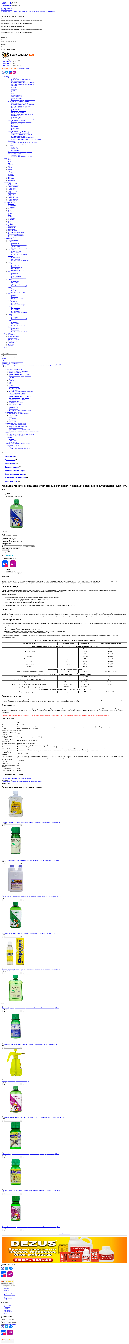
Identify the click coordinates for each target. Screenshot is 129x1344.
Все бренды (11, 180)
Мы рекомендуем (9, 202)
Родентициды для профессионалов (18, 131)
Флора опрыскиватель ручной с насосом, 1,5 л (15, 1081)
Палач (9, 161)
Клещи (10, 279)
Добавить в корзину (28, 546)
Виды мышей (15, 316)
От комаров (11, 218)
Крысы (10, 320)
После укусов (15, 150)
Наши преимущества (43, 11)
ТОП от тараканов (13, 185)
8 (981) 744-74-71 (7, 65)
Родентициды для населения (16, 120)
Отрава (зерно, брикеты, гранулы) (21, 122)
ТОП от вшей (12, 189)
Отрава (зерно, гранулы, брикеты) (21, 134)
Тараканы (11, 249)
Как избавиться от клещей (19, 286)
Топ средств (7, 182)
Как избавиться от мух (18, 304)
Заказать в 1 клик (7, 548)
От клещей (11, 212)
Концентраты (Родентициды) (20, 133)
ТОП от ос (11, 194)
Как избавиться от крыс (18, 325)
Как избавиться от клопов (19, 248)
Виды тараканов (16, 251)
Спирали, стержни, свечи (19, 144)
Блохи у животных (17, 268)
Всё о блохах (15, 265)
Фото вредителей (13, 240)
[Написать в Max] (3, 73)
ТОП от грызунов (13, 199)
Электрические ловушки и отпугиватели (20, 152)
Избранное (5, 550)
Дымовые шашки (16, 95)
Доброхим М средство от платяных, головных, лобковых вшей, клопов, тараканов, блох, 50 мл (30, 1154)
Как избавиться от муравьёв (19, 260)
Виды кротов (15, 328)
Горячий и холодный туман (16, 232)
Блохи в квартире (16, 267)
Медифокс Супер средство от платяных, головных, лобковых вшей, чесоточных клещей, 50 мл (30, 860)
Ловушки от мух (16, 117)
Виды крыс (14, 322)
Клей (12, 125)
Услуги (6, 1299)
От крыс (10, 221)
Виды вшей (14, 273)
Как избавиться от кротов (19, 331)
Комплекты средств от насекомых (21, 79)
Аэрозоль (14, 147)
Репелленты (11, 145)
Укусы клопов (15, 246)
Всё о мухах (14, 303)
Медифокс (11, 175)
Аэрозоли (14, 89)
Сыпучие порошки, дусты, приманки (22, 84)
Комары (10, 306)
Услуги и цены (8, 224)
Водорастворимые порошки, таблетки (22, 82)
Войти (3, 10)
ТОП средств (8, 1293)
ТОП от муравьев (13, 186)
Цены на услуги (12, 237)
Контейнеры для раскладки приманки (22, 137)
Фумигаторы (11, 141)
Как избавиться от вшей (18, 278)
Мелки (13, 93)
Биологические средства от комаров (22, 114)
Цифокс (10, 177)
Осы (9, 293)
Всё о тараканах (16, 252)
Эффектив (11, 178)
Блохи (9, 262)
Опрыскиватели (16, 155)
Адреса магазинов (6, 8)
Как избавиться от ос (17, 298)
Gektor (10, 167)
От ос (9, 215)
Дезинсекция (12, 226)
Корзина (52, 11)
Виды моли (14, 289)
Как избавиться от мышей (19, 319)
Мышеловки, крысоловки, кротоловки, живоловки (26, 139)
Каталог (6, 76)
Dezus (9, 159)
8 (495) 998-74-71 (7, 63)
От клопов (11, 204)
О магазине (7, 333)
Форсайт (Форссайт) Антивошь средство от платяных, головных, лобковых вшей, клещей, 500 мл (31, 822)
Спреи (13, 90)
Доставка (7, 1307)
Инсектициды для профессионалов (18, 101)
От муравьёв (11, 207)
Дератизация (11, 227)
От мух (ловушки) (16, 98)
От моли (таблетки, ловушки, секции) (22, 119)
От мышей (11, 219)
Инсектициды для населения (16, 78)
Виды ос (13, 295)
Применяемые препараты (15, 234)
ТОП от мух (11, 196)
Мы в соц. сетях (12, 338)
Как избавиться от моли (18, 292)
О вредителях (8, 238)
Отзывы (14, 11)
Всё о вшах (14, 275)
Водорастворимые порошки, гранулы (22, 104)
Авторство (11, 344)
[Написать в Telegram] (6, 73)
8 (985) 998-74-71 (7, 61)
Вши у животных (16, 276)
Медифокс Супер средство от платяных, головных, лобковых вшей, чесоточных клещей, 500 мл (30, 1008)
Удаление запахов (13, 230)
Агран (9, 171)
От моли (10, 213)
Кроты (10, 327)
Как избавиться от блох (18, 270)
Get (9, 166)
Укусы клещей (15, 284)
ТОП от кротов (12, 200)
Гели (12, 92)
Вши (9, 271)
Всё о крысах (15, 323)
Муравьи (10, 256)
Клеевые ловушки (16, 123)
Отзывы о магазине (13, 336)
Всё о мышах (15, 317)
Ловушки (14, 85)
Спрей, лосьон (15, 148)
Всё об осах (14, 297)
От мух (10, 216)
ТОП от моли (12, 193)
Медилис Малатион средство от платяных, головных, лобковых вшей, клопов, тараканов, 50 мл (30, 1044)
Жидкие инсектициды (18, 81)
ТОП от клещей (12, 191)
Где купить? (16, 548)
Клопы (10, 241)
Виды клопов (15, 243)
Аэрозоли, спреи (16, 109)
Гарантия (10, 345)
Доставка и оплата (13, 339)
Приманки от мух (16, 115)
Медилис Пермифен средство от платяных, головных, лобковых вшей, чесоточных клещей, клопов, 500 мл (34, 1117)
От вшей (10, 210)
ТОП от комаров (13, 197)
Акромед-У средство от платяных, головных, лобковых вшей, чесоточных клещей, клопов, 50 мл (31, 1190)
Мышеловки (15, 130)
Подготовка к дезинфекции (16, 235)
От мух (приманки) (17, 96)
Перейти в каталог (64, 1234)
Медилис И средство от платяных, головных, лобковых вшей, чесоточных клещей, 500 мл (29, 933)
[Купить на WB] (14, 73)
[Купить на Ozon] (10, 73)
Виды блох (14, 264)
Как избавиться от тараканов (20, 254)
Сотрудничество (13, 341)
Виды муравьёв (16, 257)
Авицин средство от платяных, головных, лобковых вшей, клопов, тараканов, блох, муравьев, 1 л (31, 896)
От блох (10, 208)
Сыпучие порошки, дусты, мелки (21, 106)
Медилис (10, 174)
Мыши (10, 314)
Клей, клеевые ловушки (18, 136)
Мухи (9, 300)
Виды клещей (15, 281)
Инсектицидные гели (17, 112)
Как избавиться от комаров (19, 312)
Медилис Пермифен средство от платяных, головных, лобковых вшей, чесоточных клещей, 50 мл (31, 1227)
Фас (9, 163)
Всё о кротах (15, 330)
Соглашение (11, 342)
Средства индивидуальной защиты (21, 156)
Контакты (7, 347)
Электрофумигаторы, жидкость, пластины (24, 142)
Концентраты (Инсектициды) (20, 103)
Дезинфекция (12, 229)
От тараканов (12, 205)
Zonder (10, 169)
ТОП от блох (12, 188)
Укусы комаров (15, 311)
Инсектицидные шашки (18, 111)
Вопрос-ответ (33, 11)
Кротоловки (15, 126)
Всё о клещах (15, 282)
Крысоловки (15, 128)
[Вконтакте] (11, 1269)
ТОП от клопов (12, 183)
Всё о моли (14, 290)
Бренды (6, 158)
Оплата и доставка (22, 11)
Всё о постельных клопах (19, 245)
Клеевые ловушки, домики (19, 107)
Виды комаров (15, 308)
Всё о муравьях (15, 259)
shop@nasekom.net (23, 68)
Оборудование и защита (15, 153)
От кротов (11, 223)
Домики (13, 87)
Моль (9, 287)
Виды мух (14, 301)
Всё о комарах (15, 309)
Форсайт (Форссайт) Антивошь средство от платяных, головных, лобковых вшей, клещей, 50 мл (31, 969)
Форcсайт (11, 164)
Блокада (10, 172)
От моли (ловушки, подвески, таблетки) (23, 100)
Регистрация (8, 10)
